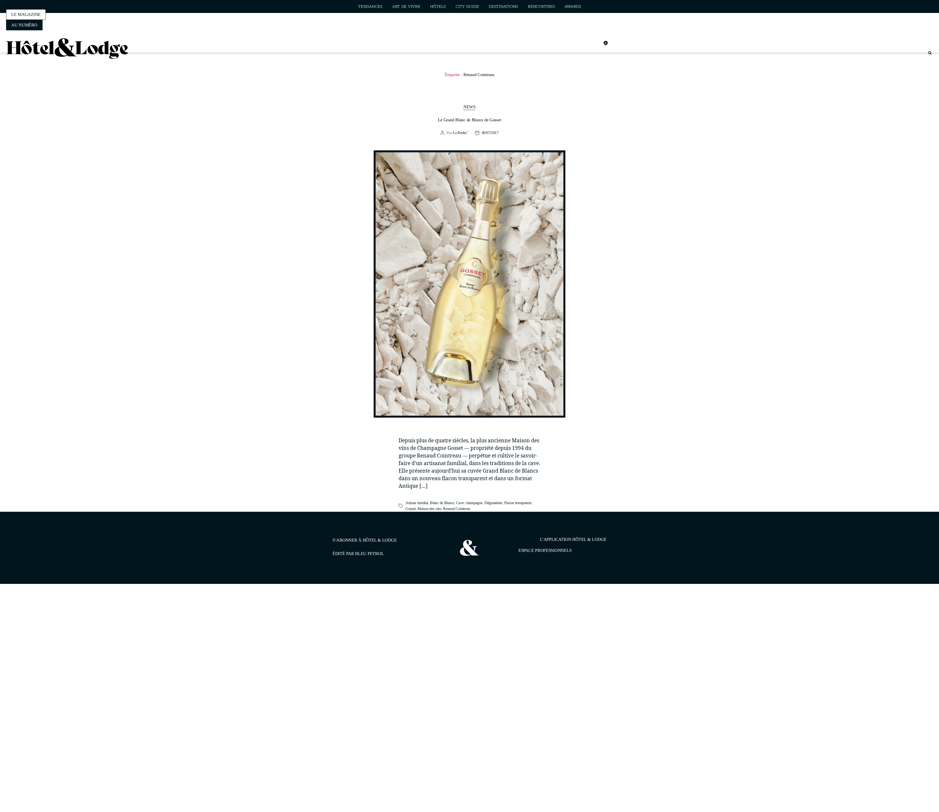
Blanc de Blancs (442, 503)
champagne (474, 503)
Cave (460, 503)
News (469, 106)
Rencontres (541, 7)
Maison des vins (429, 509)
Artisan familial (416, 503)
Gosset (410, 509)
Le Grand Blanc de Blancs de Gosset (469, 119)
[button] (930, 53)
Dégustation (493, 503)
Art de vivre (406, 7)
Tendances (370, 7)
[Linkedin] (595, 43)
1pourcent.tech (364, 609)
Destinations (503, 7)
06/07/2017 (490, 133)
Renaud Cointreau (456, 509)
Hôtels (438, 7)
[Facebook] (573, 43)
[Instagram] (584, 43)
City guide (467, 7)
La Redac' (460, 133)
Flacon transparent (517, 503)
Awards (572, 7)
